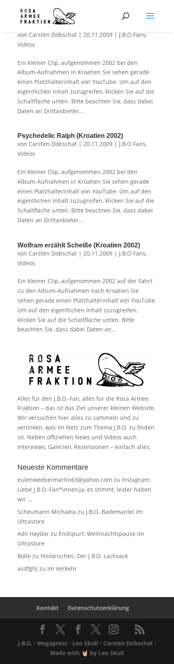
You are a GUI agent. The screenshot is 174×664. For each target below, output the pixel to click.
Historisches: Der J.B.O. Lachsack (84, 556)
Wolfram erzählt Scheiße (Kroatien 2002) (78, 245)
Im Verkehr (62, 568)
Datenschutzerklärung (98, 608)
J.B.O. (25, 643)
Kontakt (47, 608)
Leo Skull (85, 643)
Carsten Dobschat (53, 35)
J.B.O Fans (132, 35)
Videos (26, 44)
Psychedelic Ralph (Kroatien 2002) (70, 135)
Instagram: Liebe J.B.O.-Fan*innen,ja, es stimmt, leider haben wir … (84, 489)
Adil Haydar (33, 533)
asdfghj (27, 568)
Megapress (52, 643)
